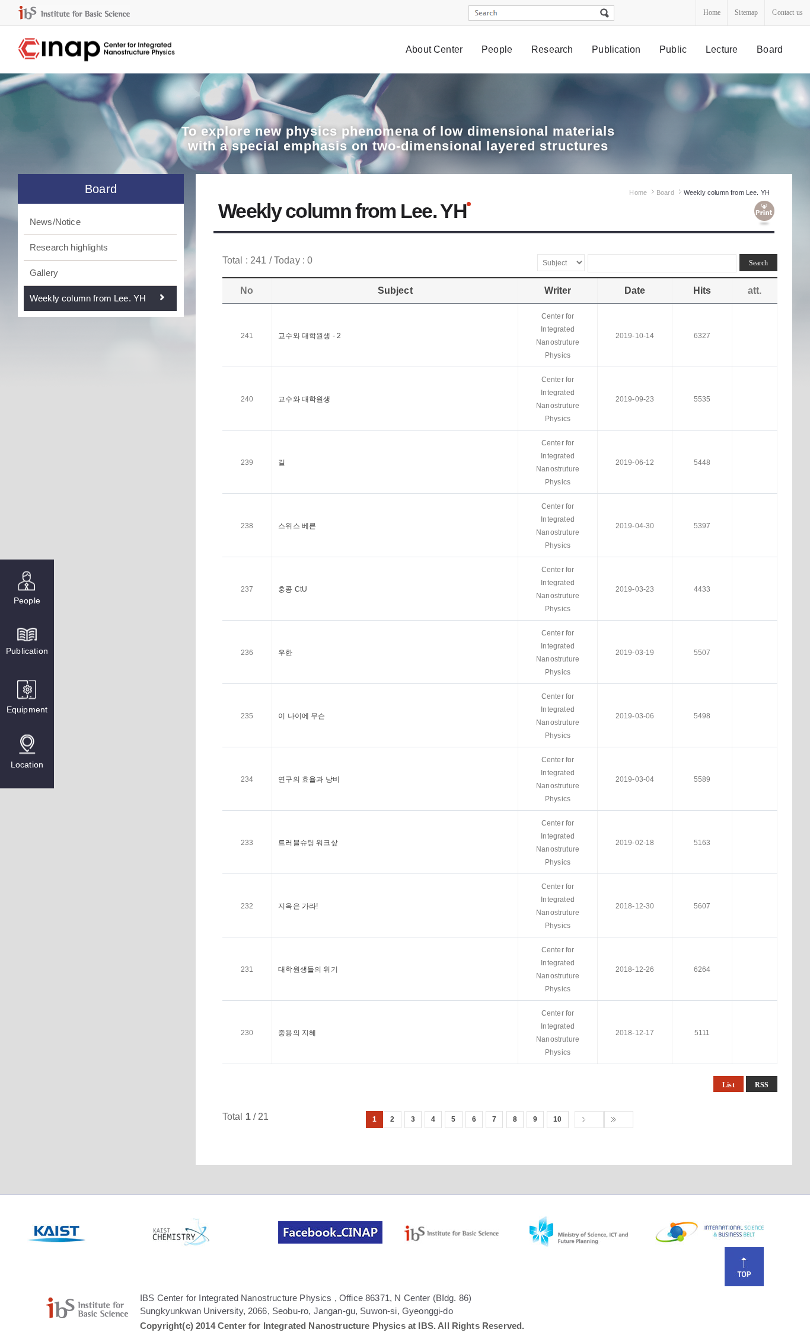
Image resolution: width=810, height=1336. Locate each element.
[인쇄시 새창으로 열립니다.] (764, 214)
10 (557, 1119)
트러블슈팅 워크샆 (307, 843)
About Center (434, 49)
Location (27, 764)
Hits (702, 290)
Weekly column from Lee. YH (88, 298)
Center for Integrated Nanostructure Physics (97, 50)
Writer (558, 290)
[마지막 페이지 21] (618, 1119)
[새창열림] (89, 1232)
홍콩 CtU (292, 589)
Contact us (787, 12)
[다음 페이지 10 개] (589, 1119)
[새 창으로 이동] (74, 12)
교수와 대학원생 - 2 (309, 336)
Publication (616, 49)
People (496, 49)
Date (635, 290)
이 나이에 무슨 (301, 716)
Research (552, 49)
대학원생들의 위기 (307, 969)
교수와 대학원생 (304, 399)
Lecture (722, 49)
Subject (395, 290)
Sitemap (746, 12)
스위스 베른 (297, 526)
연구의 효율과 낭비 (309, 779)
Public (673, 49)
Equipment (27, 709)
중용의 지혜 (297, 1033)
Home (712, 12)
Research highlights (69, 247)
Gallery (44, 273)
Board (770, 49)
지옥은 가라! (298, 906)
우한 (285, 652)
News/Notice (55, 222)
